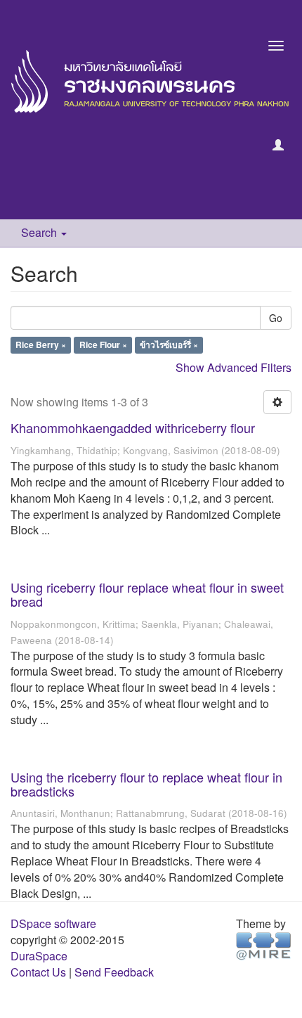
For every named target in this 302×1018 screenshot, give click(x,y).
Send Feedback (114, 972)
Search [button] (40, 232)
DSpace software (53, 923)
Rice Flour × (103, 345)
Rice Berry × (40, 345)
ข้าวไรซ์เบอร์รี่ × (169, 345)
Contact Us (38, 972)
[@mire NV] (263, 945)
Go (275, 318)
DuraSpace (39, 956)
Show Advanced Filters (233, 367)
